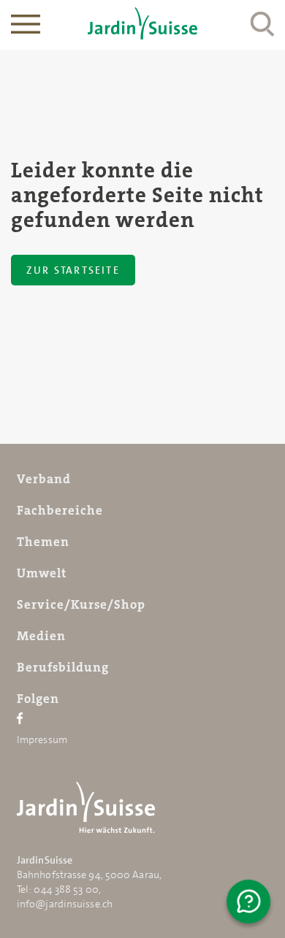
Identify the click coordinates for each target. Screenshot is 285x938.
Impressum (42, 739)
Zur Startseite (73, 270)
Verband (44, 479)
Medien (41, 636)
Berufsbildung (63, 667)
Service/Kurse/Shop (81, 604)
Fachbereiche (60, 510)
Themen (43, 542)
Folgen (38, 699)
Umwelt (41, 573)
